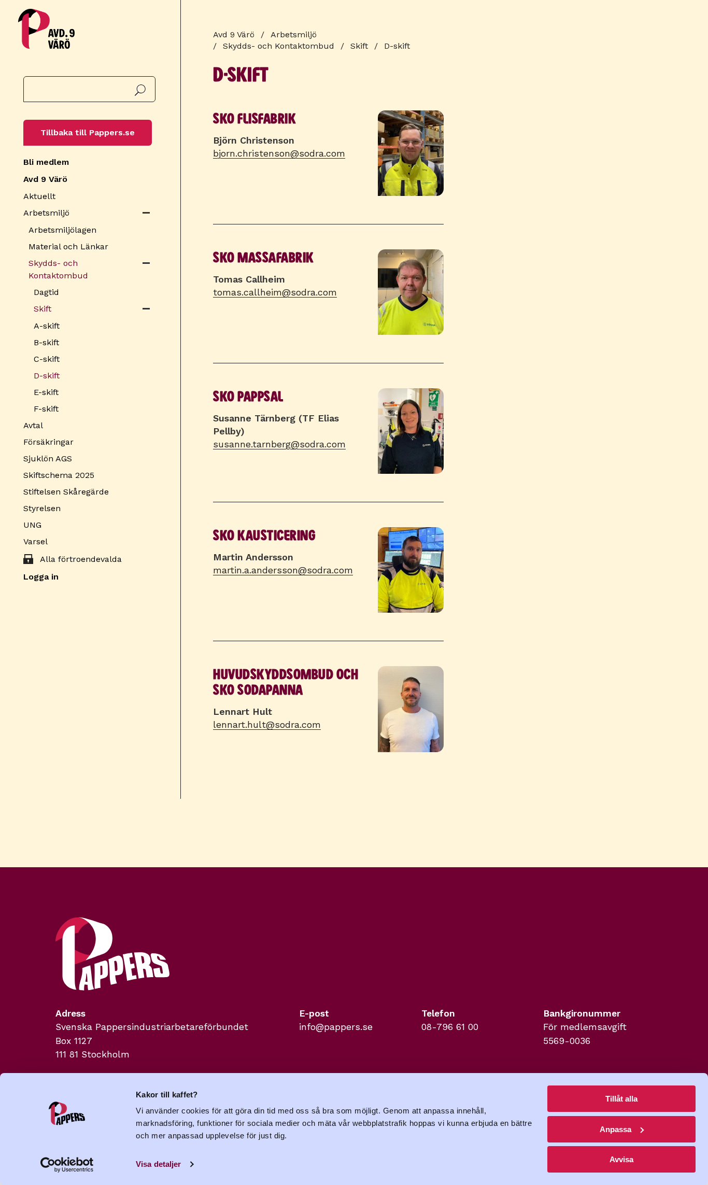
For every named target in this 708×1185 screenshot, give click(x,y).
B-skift (46, 342)
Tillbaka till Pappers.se (87, 132)
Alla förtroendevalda (81, 559)
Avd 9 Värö (45, 179)
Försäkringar (48, 442)
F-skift (46, 409)
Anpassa (615, 1129)
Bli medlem (46, 162)
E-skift (46, 392)
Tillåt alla (621, 1098)
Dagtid (46, 292)
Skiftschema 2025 (58, 475)
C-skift (47, 359)
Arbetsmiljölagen (62, 230)
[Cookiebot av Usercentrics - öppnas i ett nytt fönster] (67, 1165)
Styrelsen (42, 508)
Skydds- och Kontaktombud (58, 269)
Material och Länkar (68, 246)
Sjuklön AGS (47, 458)
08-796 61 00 (449, 1027)
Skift (42, 309)
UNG (32, 525)
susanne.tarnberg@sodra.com (279, 444)
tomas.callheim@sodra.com (275, 292)
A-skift (47, 326)
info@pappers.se (336, 1027)
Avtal (33, 425)
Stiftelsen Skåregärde (66, 492)
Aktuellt (39, 196)
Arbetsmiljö (46, 213)
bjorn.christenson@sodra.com (279, 153)
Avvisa (621, 1159)
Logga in (41, 577)
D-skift (47, 375)
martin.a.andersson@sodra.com (283, 570)
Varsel (35, 541)
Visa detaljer (158, 1164)
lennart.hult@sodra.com (267, 724)
